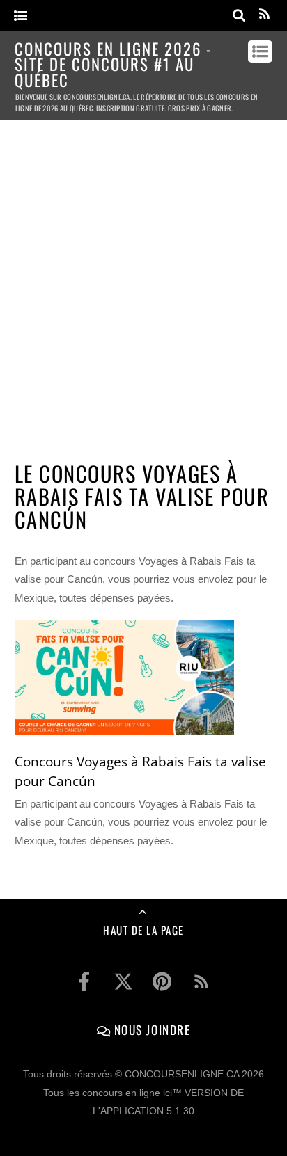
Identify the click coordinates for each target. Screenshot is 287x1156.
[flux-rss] (201, 981)
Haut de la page (143, 930)
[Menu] (20, 16)
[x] (123, 981)
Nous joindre (150, 1029)
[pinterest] (162, 981)
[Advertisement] (143, 284)
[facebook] (84, 981)
